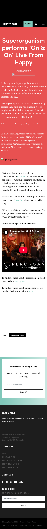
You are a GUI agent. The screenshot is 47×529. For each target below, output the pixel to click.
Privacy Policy (25, 522)
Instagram (23, 525)
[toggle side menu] (43, 24)
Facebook (5, 525)
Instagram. (20, 281)
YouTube (14, 525)
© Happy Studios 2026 (10, 522)
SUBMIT (28, 24)
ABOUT (5, 454)
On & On (21, 176)
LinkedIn (39, 525)
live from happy (17, 335)
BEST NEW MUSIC (10, 464)
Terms (34, 522)
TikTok (31, 525)
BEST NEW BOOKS (11, 468)
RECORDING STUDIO (12, 461)
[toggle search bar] (36, 24)
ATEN (28, 137)
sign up (23, 392)
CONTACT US (8, 457)
